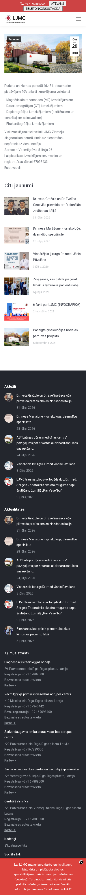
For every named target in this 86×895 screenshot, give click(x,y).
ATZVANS (57, 3)
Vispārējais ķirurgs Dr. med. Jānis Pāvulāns (57, 257)
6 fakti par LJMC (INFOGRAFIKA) (56, 305)
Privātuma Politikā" (58, 889)
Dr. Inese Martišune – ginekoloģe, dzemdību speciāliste (57, 231)
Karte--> (10, 685)
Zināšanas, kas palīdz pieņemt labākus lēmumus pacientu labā (56, 282)
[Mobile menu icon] (78, 19)
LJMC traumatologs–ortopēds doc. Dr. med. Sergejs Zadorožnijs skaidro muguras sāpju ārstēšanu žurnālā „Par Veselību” (47, 485)
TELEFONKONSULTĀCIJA (43, 8)
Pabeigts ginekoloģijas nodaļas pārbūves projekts (55, 333)
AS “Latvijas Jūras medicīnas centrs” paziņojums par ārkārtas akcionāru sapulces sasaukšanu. (47, 443)
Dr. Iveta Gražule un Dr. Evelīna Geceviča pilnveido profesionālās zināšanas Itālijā (57, 205)
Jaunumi (14, 39)
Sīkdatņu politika (15, 845)
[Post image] (16, 206)
